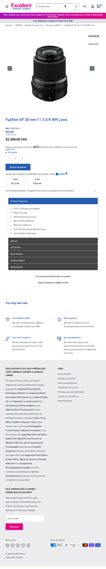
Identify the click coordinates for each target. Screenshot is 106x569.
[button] (65, 6)
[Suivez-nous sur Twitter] (13, 545)
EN (84, 6)
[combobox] (55, 6)
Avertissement (65, 400)
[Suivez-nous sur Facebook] (7, 545)
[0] (98, 6)
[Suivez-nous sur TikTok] (28, 545)
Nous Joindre (64, 374)
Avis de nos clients (67, 378)
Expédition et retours (68, 387)
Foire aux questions (67, 382)
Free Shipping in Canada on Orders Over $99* (53, 20)
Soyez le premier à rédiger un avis (53, 282)
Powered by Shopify (14, 557)
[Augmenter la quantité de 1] (22, 158)
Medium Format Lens (34, 25)
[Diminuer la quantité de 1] (8, 158)
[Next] (92, 68)
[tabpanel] (53, 218)
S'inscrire (14, 526)
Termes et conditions (68, 396)
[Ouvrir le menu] (7, 6)
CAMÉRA (18, 25)
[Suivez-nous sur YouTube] (23, 545)
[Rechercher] (76, 6)
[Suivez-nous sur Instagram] (18, 545)
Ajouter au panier (18, 167)
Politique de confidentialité (71, 391)
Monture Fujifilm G (53, 25)
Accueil (9, 25)
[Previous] (9, 68)
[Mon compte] (92, 6)
